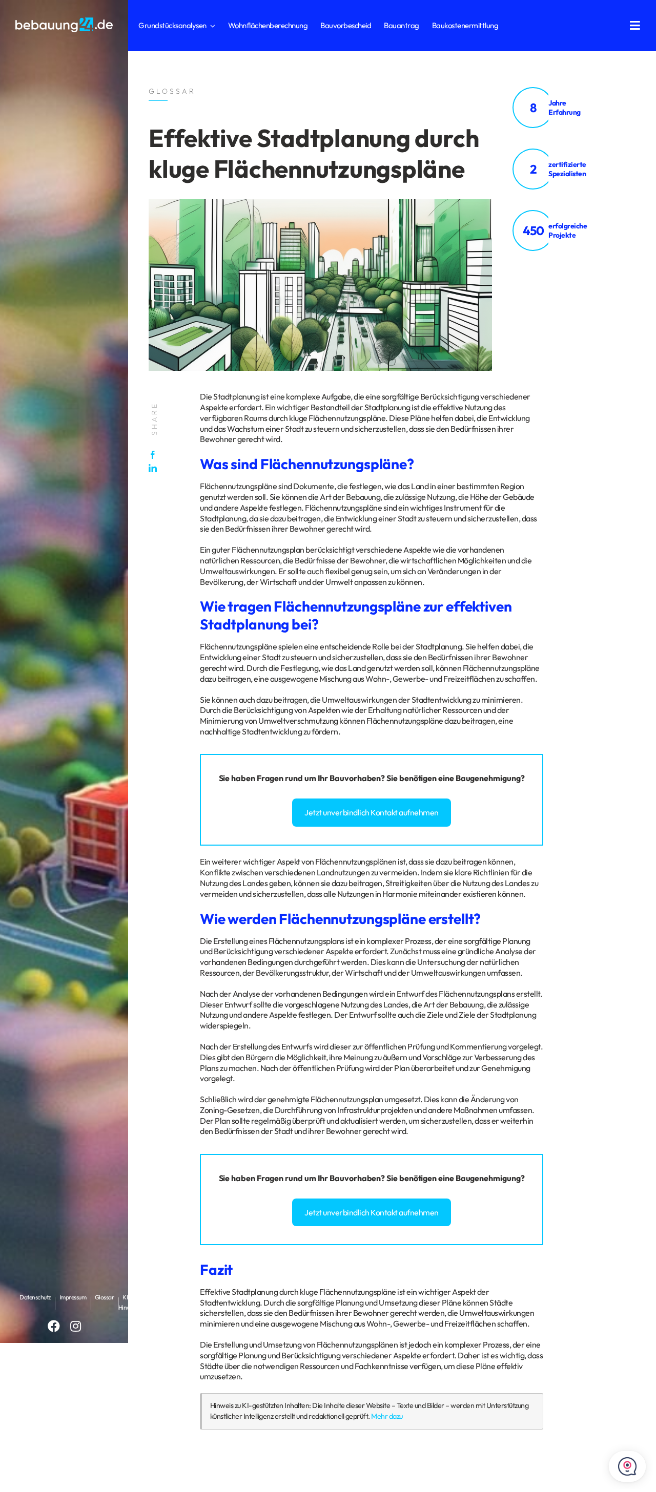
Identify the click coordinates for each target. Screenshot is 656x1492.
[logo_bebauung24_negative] (64, 20)
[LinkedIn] (155, 468)
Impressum (73, 1297)
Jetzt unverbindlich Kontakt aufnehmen (371, 812)
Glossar (104, 1297)
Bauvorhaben (355, 778)
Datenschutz (35, 1297)
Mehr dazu (387, 1416)
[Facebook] (155, 454)
